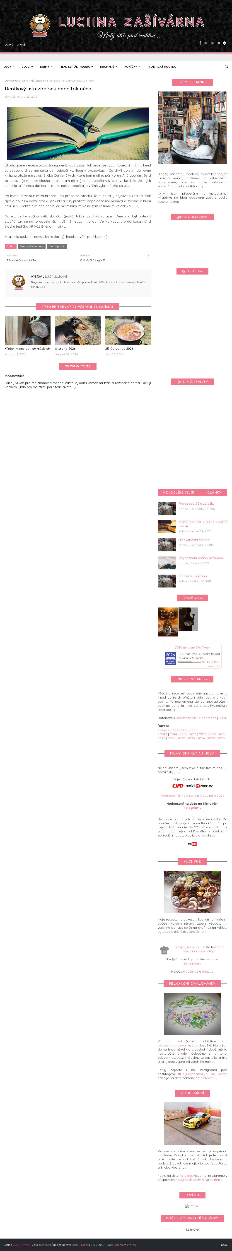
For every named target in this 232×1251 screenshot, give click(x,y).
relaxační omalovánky (174, 1045)
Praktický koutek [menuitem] (161, 66)
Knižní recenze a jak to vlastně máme (203, 524)
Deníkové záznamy (31, 246)
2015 (183, 734)
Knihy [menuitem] (44, 66)
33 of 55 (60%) (210, 662)
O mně (21, 30)
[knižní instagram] (205, 30)
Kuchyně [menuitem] (107, 66)
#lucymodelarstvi (188, 1180)
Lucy (181, 654)
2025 (211, 738)
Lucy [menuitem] (7, 66)
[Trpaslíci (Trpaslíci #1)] (168, 636)
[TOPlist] (192, 1206)
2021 (171, 738)
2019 (221, 734)
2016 (192, 734)
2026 (221, 738)
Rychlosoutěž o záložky (196, 503)
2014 (173, 734)
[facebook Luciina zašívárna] (199, 30)
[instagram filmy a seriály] (218, 30)
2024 (201, 738)
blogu (188, 1176)
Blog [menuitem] (26, 66)
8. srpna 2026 (65, 348)
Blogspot (44, 1244)
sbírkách (216, 1180)
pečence (192, 971)
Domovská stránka (16, 80)
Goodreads (207, 718)
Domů (8, 30)
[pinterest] (224, 30)
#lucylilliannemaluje (192, 1074)
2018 (212, 734)
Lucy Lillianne (56, 276)
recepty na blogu (188, 947)
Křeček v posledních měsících (27, 348)
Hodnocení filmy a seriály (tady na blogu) (192, 795)
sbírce (222, 1074)
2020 (161, 738)
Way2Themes (21, 1244)
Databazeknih (186, 718)
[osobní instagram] (211, 30)
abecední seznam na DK (178, 730)
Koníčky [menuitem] (130, 66)
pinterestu (208, 1078)
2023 (191, 738)
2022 (181, 738)
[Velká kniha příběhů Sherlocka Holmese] (188, 630)
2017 (202, 734)
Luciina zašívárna (125, 1244)
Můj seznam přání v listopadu (201, 558)
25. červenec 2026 (119, 348)
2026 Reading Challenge (192, 647)
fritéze (206, 971)
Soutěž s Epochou (193, 576)
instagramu (192, 808)
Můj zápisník (38, 80)
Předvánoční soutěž (194, 540)
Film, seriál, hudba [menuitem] (75, 66)
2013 (163, 734)
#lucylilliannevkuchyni (199, 951)
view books (214, 666)
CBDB (223, 718)
